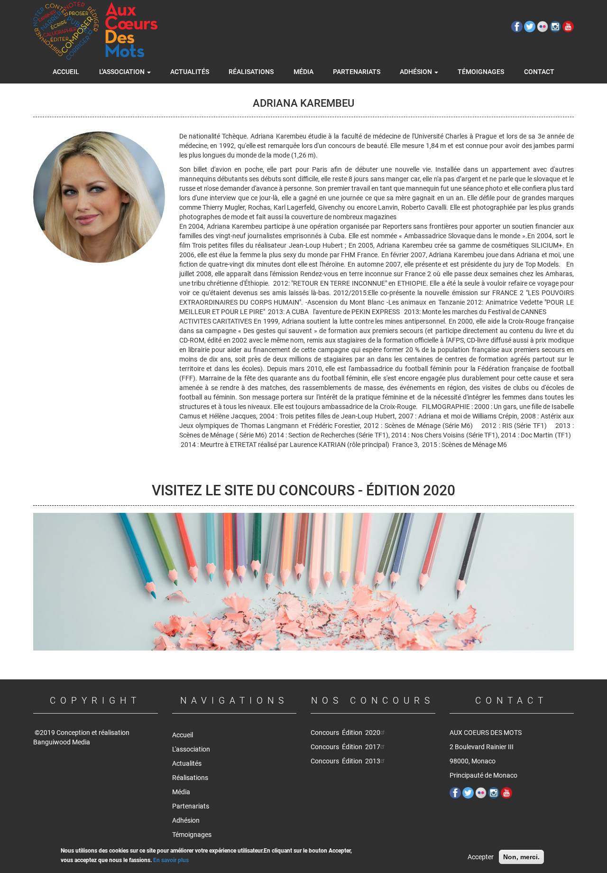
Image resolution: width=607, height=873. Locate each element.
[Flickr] (543, 26)
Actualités (189, 71)
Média (303, 71)
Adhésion (416, 71)
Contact (539, 71)
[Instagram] (556, 26)
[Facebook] (517, 26)
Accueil (66, 71)
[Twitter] (530, 26)
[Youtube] (568, 26)
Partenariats (356, 71)
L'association (122, 71)
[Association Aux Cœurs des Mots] (95, 31)
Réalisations (251, 71)
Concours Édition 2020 (345, 732)
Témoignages (481, 71)
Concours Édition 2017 (345, 747)
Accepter (481, 857)
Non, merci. (521, 857)
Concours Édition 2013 (345, 761)
